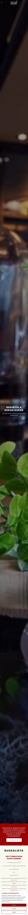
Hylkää (14, 912)
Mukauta (14, 908)
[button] (1, 2)
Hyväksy (14, 905)
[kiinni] (26, 892)
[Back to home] (14, 2)
